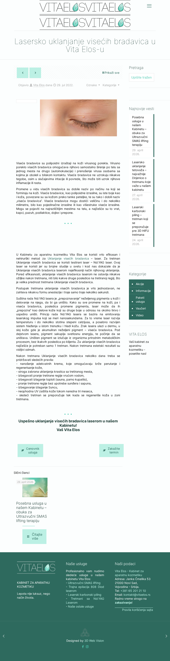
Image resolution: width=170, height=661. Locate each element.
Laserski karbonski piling (84, 594)
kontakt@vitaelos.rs (137, 594)
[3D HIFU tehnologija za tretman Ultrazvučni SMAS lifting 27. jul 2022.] (3, 636)
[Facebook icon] (82, 647)
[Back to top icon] (150, 652)
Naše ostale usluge (81, 606)
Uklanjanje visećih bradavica (68, 258)
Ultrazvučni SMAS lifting (84, 583)
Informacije (143, 290)
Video (139, 315)
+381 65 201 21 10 (133, 590)
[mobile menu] (149, 5)
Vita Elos (39, 85)
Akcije (140, 284)
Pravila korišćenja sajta (137, 609)
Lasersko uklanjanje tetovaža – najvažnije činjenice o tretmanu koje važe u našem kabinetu (141, 175)
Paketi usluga (140, 299)
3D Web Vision (94, 640)
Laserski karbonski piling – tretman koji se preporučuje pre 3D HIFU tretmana (140, 220)
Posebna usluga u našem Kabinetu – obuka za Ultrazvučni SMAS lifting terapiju (31, 512)
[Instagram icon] (87, 647)
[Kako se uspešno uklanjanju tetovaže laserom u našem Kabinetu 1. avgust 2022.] (166, 636)
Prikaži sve (112, 72)
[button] (82, 647)
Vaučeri (141, 308)
